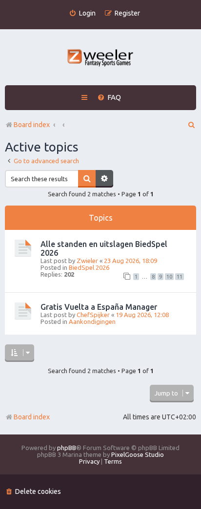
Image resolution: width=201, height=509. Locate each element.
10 (169, 277)
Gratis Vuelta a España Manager (98, 306)
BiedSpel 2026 (89, 267)
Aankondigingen (92, 321)
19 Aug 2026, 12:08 (142, 314)
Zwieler (87, 260)
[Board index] (100, 58)
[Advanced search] (104, 179)
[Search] (87, 179)
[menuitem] (82, 13)
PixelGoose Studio (137, 454)
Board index (32, 417)
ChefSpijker (93, 314)
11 (179, 277)
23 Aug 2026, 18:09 (130, 260)
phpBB (66, 447)
